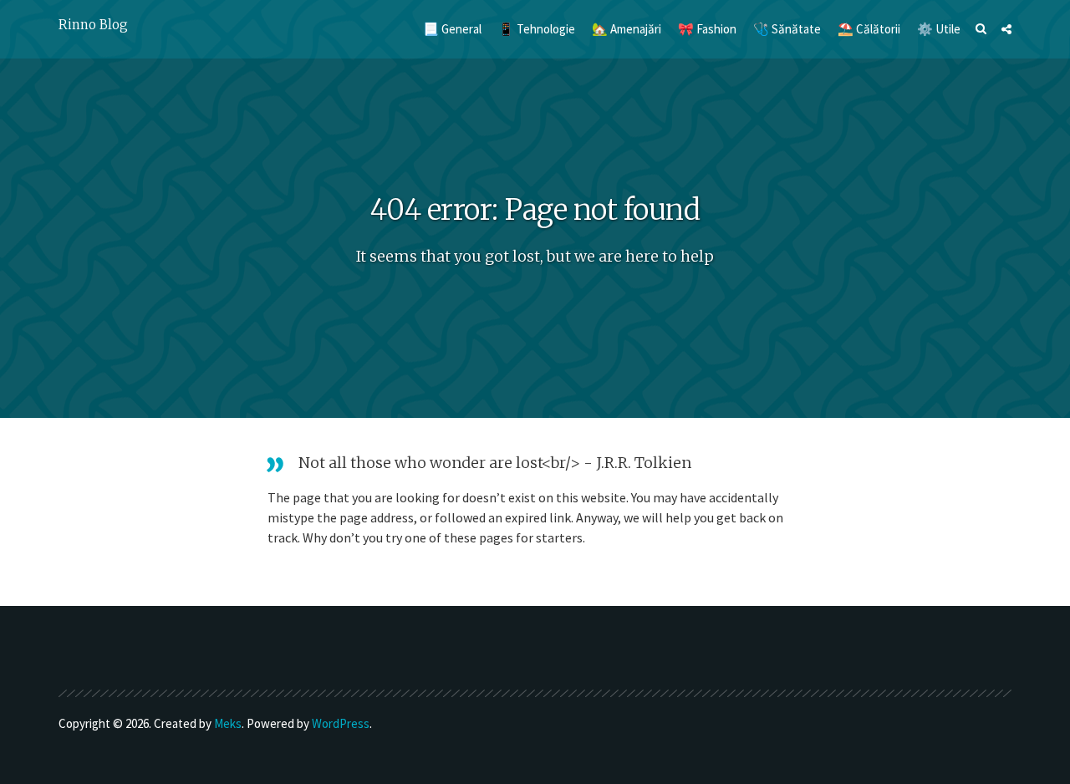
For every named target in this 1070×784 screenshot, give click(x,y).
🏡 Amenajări (626, 29)
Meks (228, 723)
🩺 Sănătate (787, 29)
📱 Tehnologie (536, 29)
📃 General (452, 29)
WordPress (340, 723)
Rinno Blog (93, 25)
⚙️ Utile (938, 29)
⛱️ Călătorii (869, 29)
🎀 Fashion (707, 29)
